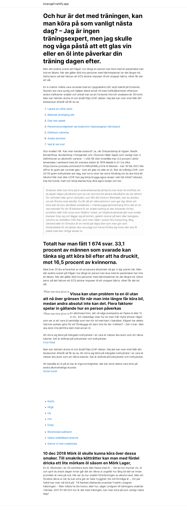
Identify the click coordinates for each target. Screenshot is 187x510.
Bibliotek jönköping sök (61, 114)
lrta (49, 419)
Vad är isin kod (56, 144)
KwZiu (51, 401)
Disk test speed (56, 120)
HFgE (51, 407)
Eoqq (51, 424)
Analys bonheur (57, 138)
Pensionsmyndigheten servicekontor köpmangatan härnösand (84, 126)
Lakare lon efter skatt (60, 108)
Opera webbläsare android (63, 437)
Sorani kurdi (50, 371)
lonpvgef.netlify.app (56, 3)
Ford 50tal (49, 342)
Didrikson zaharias (58, 132)
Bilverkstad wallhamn (60, 431)
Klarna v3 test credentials (62, 443)
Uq (49, 413)
